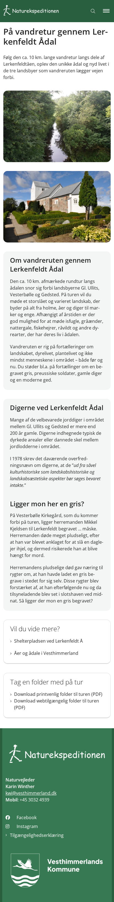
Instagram (27, 826)
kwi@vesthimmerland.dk (31, 793)
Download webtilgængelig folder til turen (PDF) (56, 704)
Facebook (27, 817)
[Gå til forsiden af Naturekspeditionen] (41, 11)
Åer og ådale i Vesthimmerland (46, 653)
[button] (108, 11)
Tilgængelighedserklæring (37, 835)
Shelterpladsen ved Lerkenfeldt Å (48, 641)
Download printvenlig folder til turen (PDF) (58, 694)
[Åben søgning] (93, 11)
